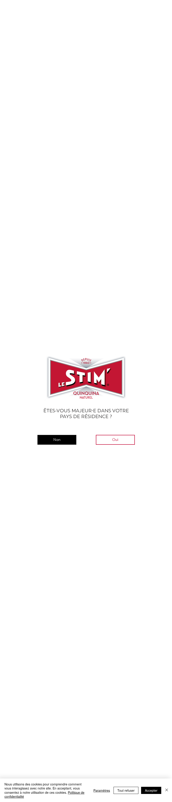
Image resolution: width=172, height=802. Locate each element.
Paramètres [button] (101, 790)
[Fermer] (166, 790)
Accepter (151, 790)
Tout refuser (126, 790)
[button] (56, 440)
